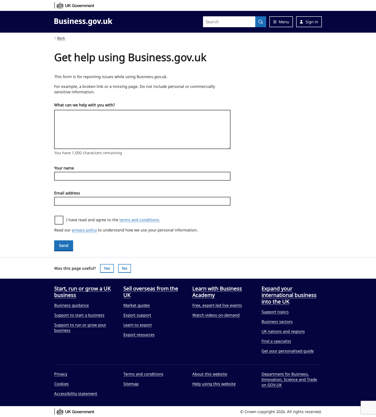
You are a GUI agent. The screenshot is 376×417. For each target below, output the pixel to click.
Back (61, 38)
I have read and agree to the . (114, 219)
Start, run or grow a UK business (82, 291)
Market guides (136, 305)
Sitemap (131, 383)
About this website (209, 374)
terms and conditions (139, 219)
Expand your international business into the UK (289, 295)
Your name (64, 168)
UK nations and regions (283, 331)
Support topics (275, 311)
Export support (137, 315)
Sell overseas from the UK (150, 291)
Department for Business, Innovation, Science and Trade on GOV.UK (289, 379)
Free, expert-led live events (217, 305)
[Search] (260, 21)
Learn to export (137, 324)
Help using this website (214, 383)
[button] (309, 21)
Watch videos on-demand (216, 315)
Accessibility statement (75, 393)
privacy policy (84, 230)
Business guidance (71, 305)
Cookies (61, 383)
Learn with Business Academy (217, 291)
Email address (67, 193)
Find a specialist (276, 341)
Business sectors (277, 321)
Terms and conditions (143, 374)
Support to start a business (79, 315)
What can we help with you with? (84, 104)
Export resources (139, 334)
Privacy (60, 374)
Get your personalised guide (288, 350)
